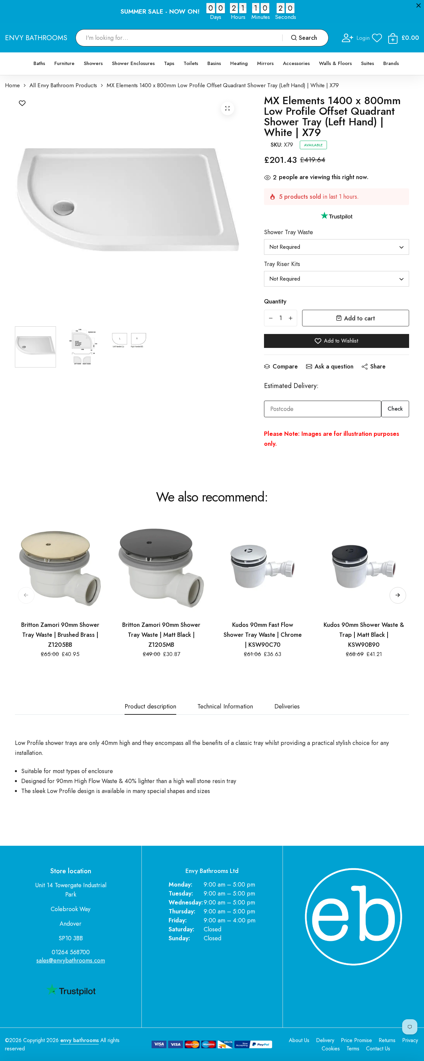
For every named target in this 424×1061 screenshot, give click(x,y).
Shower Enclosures (133, 63)
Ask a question (334, 366)
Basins (214, 63)
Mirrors (265, 63)
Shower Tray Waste (288, 232)
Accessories (296, 63)
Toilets (191, 63)
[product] (227, 108)
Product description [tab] (150, 707)
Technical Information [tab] (225, 707)
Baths (39, 63)
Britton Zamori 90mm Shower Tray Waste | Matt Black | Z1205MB (161, 635)
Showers (93, 63)
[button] (398, 595)
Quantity (275, 301)
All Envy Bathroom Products (63, 85)
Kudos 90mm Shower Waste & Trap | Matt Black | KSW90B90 (364, 635)
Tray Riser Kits (282, 264)
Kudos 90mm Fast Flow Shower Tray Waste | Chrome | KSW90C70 (263, 635)
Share (378, 366)
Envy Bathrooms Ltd (212, 871)
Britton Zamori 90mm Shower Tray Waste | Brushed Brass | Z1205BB (60, 635)
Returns (387, 1040)
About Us (299, 1040)
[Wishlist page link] (377, 38)
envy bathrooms (79, 1040)
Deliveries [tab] (287, 707)
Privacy (410, 1040)
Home (12, 85)
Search (308, 37)
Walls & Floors (335, 63)
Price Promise (356, 1040)
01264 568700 (71, 952)
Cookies (331, 1048)
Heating (239, 63)
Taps (169, 63)
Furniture (64, 63)
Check (395, 409)
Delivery (325, 1040)
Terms (352, 1048)
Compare (285, 366)
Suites (367, 63)
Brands (391, 63)
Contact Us (378, 1048)
